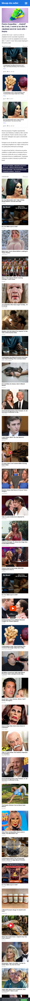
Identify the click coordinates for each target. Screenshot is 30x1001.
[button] (15, 15)
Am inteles (23, 999)
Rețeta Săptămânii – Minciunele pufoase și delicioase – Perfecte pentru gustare (14, 166)
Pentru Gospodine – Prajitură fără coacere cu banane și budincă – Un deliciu (14, 170)
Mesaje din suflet (10, 3)
